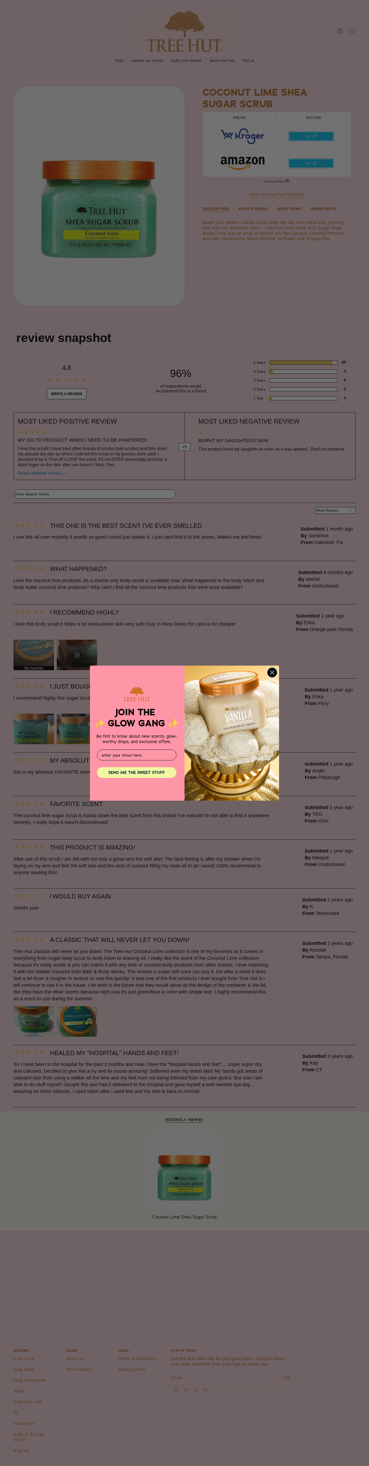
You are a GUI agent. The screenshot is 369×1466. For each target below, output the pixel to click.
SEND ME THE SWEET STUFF (136, 772)
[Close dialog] (272, 672)
